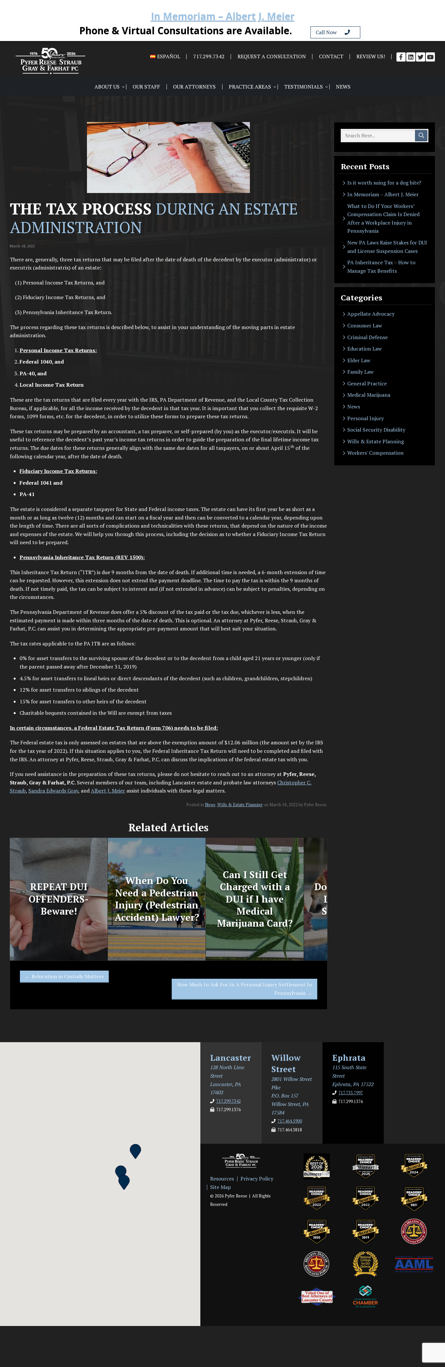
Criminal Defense (367, 337)
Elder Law (358, 360)
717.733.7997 (350, 1093)
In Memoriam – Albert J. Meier (222, 17)
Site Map (220, 1187)
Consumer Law (364, 325)
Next (334, 899)
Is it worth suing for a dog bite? (384, 182)
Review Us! (370, 56)
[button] (121, 1172)
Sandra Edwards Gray (53, 790)
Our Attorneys (194, 86)
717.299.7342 (208, 56)
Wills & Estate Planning (240, 805)
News (343, 86)
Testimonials (303, 86)
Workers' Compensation (375, 452)
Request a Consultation (271, 56)
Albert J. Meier (108, 790)
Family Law (360, 371)
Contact (331, 56)
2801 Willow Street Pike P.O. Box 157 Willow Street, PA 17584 (291, 1095)
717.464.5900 (290, 1121)
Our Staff (146, 86)
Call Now (330, 32)
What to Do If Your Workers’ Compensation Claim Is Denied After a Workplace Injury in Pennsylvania (383, 218)
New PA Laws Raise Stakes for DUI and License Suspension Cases (387, 247)
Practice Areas (250, 86)
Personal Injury (365, 418)
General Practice (367, 383)
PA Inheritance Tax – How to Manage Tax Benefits (381, 266)
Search (421, 136)
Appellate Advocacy (371, 313)
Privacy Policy (256, 1178)
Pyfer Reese (50, 61)
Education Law (364, 348)
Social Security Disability (376, 429)
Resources (222, 1178)
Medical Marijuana (368, 394)
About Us (107, 86)
